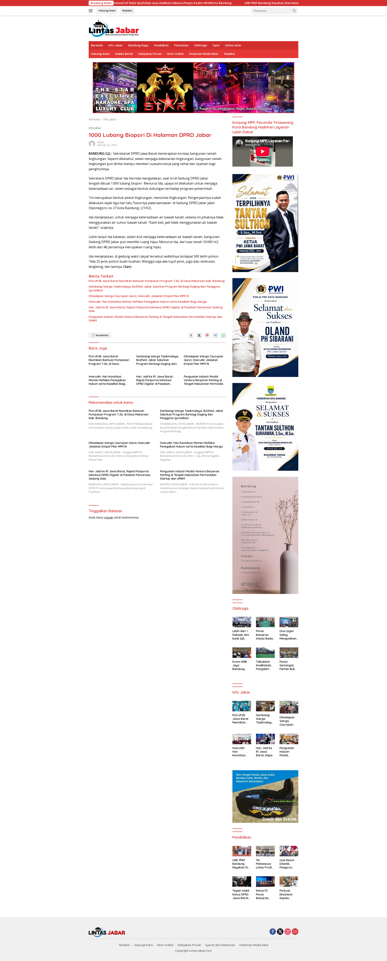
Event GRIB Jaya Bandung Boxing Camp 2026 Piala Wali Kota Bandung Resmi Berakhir (241, 665)
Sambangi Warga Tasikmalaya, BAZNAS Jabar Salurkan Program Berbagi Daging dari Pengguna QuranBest (154, 288)
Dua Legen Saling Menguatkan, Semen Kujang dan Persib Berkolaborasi (289, 634)
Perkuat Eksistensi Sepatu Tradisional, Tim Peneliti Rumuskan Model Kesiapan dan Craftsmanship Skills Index (289, 894)
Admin (100, 142)
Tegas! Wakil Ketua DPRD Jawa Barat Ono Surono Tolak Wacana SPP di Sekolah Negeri (240, 894)
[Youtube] (295, 931)
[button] (294, 10)
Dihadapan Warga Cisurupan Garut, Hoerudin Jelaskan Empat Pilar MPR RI (139, 296)
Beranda (97, 45)
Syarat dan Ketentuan (220, 945)
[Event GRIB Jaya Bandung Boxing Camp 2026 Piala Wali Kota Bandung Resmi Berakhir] (241, 652)
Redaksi (127, 10)
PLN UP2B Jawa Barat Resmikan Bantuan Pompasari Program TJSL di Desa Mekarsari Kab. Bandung (157, 281)
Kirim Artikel (175, 54)
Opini (216, 45)
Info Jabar (115, 45)
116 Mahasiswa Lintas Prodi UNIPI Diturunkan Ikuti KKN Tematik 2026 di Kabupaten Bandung (265, 863)
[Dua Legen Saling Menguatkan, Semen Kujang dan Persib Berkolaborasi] (289, 622)
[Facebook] (272, 931)
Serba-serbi (233, 45)
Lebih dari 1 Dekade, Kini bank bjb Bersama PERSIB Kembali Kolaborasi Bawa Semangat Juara (240, 634)
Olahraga (200, 45)
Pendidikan (161, 45)
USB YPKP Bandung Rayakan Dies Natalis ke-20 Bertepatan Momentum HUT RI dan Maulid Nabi (263, 3)
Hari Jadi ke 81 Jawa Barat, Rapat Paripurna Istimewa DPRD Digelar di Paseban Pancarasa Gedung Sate (156, 309)
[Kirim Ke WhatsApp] (223, 335)
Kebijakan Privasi (150, 54)
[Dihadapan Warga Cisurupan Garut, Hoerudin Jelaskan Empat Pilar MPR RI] (289, 707)
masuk (108, 517)
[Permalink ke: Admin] (92, 143)
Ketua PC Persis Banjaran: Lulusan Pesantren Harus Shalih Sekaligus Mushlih (264, 894)
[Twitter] (280, 931)
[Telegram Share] (215, 335)
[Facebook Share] (191, 335)
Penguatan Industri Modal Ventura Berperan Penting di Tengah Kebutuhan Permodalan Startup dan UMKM (155, 318)
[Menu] (91, 10)
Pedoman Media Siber (203, 54)
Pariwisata (181, 45)
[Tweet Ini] (199, 335)
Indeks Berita (124, 54)
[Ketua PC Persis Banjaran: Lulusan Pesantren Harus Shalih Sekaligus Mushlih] (265, 881)
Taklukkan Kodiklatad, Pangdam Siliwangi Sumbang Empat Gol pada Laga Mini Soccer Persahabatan (265, 665)
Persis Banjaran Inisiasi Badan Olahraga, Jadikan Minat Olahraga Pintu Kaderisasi (265, 634)
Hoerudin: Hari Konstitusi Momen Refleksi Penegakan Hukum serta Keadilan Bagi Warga (148, 302)
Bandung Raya (138, 45)
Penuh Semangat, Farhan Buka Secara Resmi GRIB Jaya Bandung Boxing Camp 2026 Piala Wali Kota (289, 665)
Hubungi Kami (107, 10)
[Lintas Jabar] (114, 28)
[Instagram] (287, 931)
